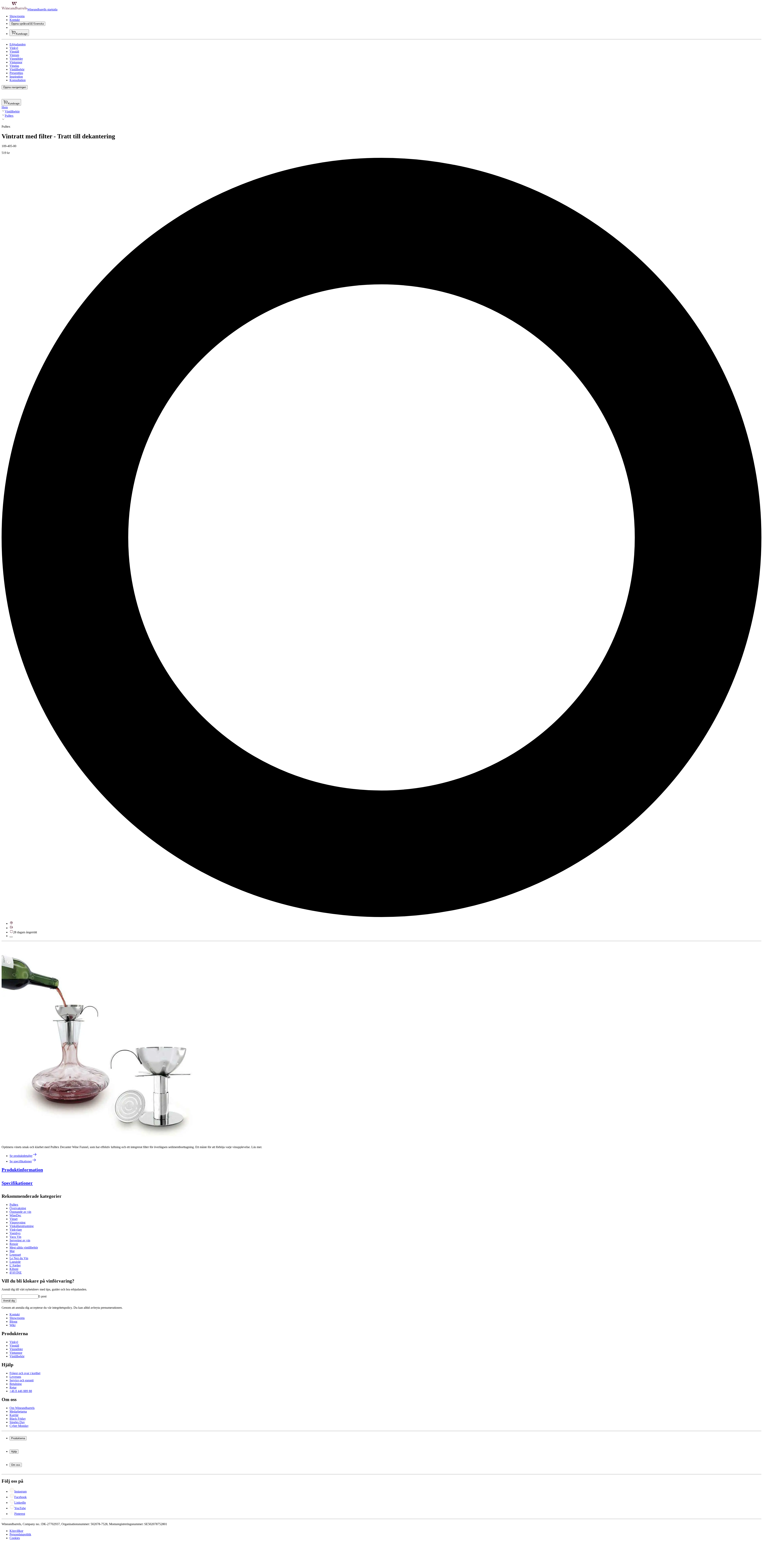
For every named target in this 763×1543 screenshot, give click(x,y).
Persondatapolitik (20, 1534)
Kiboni (14, 1269)
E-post (42, 1296)
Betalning (16, 1384)
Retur (13, 1387)
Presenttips (16, 73)
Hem (5, 107)
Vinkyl (14, 48)
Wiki (12, 1325)
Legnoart (15, 1254)
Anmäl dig (9, 1300)
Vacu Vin (15, 1236)
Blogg (13, 1321)
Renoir (14, 1244)
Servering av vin (20, 1240)
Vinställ (14, 51)
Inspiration (16, 76)
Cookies (15, 1538)
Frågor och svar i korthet (25, 1373)
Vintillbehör (17, 69)
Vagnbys (15, 1233)
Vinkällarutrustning (22, 1226)
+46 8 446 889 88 (21, 1391)
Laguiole (15, 1261)
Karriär (14, 1415)
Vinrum (14, 55)
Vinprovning (17, 1222)
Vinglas (14, 66)
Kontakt (15, 19)
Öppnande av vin (20, 1211)
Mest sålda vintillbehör (24, 1247)
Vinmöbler (16, 58)
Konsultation (18, 80)
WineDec (15, 1215)
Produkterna (18, 1438)
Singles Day (17, 1422)
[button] (101, 1042)
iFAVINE (16, 1272)
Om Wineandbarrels (22, 1408)
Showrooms (17, 16)
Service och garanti (22, 1380)
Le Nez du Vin (19, 1258)
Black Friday (18, 1418)
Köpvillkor (16, 1530)
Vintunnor (16, 62)
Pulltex (9, 115)
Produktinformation (22, 1169)
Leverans (15, 1376)
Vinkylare (16, 1229)
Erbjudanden (18, 44)
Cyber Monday (19, 1425)
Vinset (13, 1219)
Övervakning (18, 1208)
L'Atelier (15, 1265)
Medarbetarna (18, 1411)
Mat (12, 1251)
